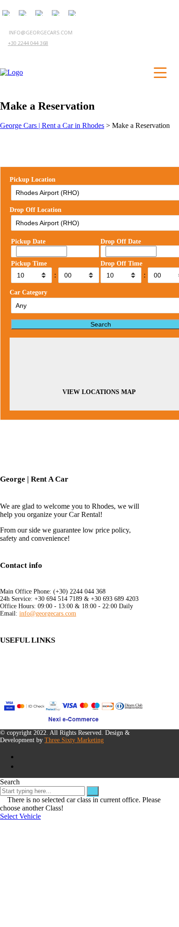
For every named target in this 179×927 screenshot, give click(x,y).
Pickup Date (28, 241)
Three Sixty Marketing (74, 740)
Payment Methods (26, 675)
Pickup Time (29, 263)
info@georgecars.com (47, 613)
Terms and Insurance (30, 667)
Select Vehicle (20, 816)
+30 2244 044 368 (28, 42)
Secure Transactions (29, 683)
